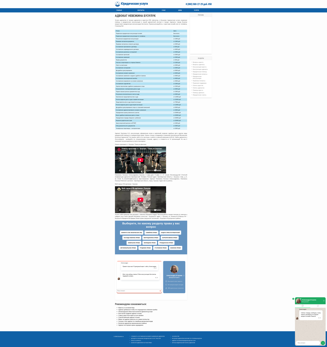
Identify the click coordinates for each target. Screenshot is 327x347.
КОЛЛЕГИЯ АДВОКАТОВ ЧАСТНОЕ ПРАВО (141, 342)
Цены (180, 10)
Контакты (141, 10)
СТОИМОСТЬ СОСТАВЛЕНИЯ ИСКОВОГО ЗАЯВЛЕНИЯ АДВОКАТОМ (148, 336)
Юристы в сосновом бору (126, 308)
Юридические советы (199, 95)
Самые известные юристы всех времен (130, 315)
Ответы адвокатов (198, 88)
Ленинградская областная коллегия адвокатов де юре (135, 312)
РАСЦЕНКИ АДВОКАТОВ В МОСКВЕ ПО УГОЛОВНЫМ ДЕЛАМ (187, 338)
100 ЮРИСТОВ (175, 336)
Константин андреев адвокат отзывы (130, 313)
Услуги (196, 10)
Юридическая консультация (197, 77)
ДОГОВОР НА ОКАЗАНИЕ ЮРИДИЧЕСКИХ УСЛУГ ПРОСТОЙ (146, 338)
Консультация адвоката (200, 69)
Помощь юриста (198, 90)
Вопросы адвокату (199, 64)
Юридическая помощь (200, 72)
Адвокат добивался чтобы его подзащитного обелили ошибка (137, 310)
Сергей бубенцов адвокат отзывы (129, 317)
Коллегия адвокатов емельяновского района (132, 323)
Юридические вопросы (200, 74)
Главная (119, 10)
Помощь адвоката (198, 93)
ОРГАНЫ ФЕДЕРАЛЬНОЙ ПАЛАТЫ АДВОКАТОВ (183, 342)
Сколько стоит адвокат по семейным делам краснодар (135, 321)
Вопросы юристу (198, 62)
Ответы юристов (198, 85)
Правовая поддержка (199, 83)
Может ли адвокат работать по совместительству (133, 319)
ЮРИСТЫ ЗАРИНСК (136, 340)
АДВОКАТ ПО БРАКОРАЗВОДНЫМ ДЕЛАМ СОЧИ (184, 340)
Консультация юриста (199, 67)
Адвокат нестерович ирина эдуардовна (130, 325)
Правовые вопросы (199, 81)
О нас (164, 10)
